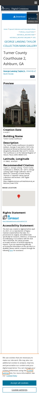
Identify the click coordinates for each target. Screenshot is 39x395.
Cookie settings (19, 389)
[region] (19, 374)
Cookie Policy (11, 376)
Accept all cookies (19, 382)
